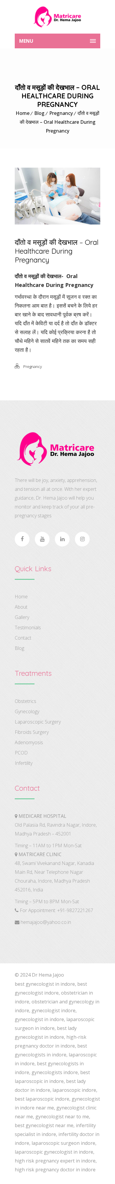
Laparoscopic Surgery (38, 722)
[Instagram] (82, 539)
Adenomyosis (29, 742)
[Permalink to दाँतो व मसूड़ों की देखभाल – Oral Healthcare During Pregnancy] (57, 222)
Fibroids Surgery (32, 732)
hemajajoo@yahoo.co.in (46, 922)
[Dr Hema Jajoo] (57, 17)
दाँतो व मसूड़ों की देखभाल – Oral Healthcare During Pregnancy (60, 122)
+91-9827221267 (75, 910)
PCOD (21, 752)
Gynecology (27, 711)
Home (22, 113)
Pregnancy (61, 113)
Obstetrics (25, 701)
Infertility (23, 763)
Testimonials (28, 627)
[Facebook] (22, 539)
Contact (23, 638)
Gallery (22, 617)
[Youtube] (42, 539)
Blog (39, 113)
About (21, 607)
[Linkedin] (62, 539)
